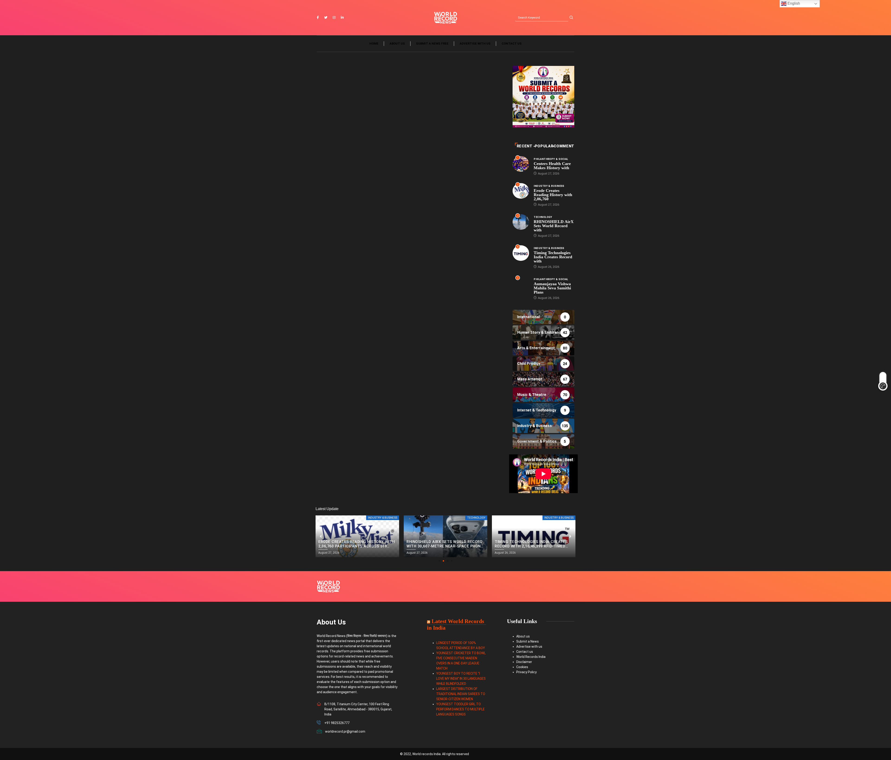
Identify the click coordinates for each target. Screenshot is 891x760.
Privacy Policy (526, 672)
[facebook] (318, 17)
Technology (543, 217)
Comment (564, 146)
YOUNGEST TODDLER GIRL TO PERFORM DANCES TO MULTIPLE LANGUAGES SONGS (460, 709)
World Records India (531, 657)
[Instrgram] (334, 17)
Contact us (512, 43)
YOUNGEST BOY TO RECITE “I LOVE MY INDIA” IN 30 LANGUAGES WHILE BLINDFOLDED (461, 679)
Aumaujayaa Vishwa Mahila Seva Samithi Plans (552, 287)
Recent (525, 146)
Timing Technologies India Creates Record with (553, 256)
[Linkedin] (342, 17)
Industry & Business (549, 186)
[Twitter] (325, 17)
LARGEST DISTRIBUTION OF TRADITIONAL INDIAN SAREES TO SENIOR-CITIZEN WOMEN (460, 694)
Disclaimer (524, 662)
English (793, 3)
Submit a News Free (432, 43)
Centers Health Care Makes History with (552, 165)
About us (397, 43)
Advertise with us (475, 43)
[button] (439, 561)
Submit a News (527, 641)
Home (373, 43)
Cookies (522, 667)
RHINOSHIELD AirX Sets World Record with (554, 225)
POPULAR (544, 146)
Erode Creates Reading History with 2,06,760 (553, 194)
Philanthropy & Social (551, 159)
